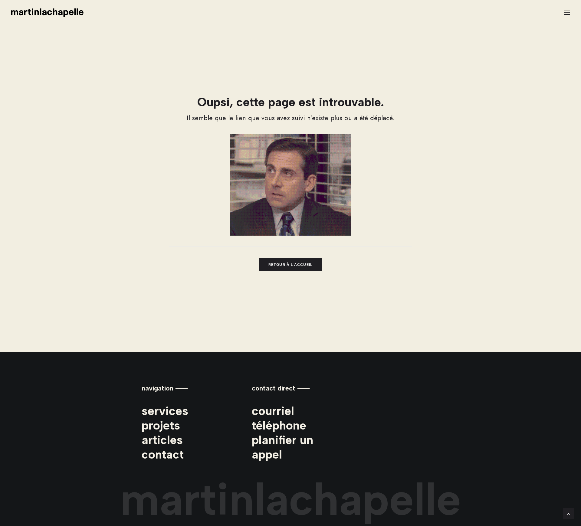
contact (163, 454)
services (165, 410)
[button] (567, 12)
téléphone (279, 425)
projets (161, 425)
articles (162, 440)
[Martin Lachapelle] (47, 12)
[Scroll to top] (568, 513)
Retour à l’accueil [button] (290, 264)
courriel (273, 410)
